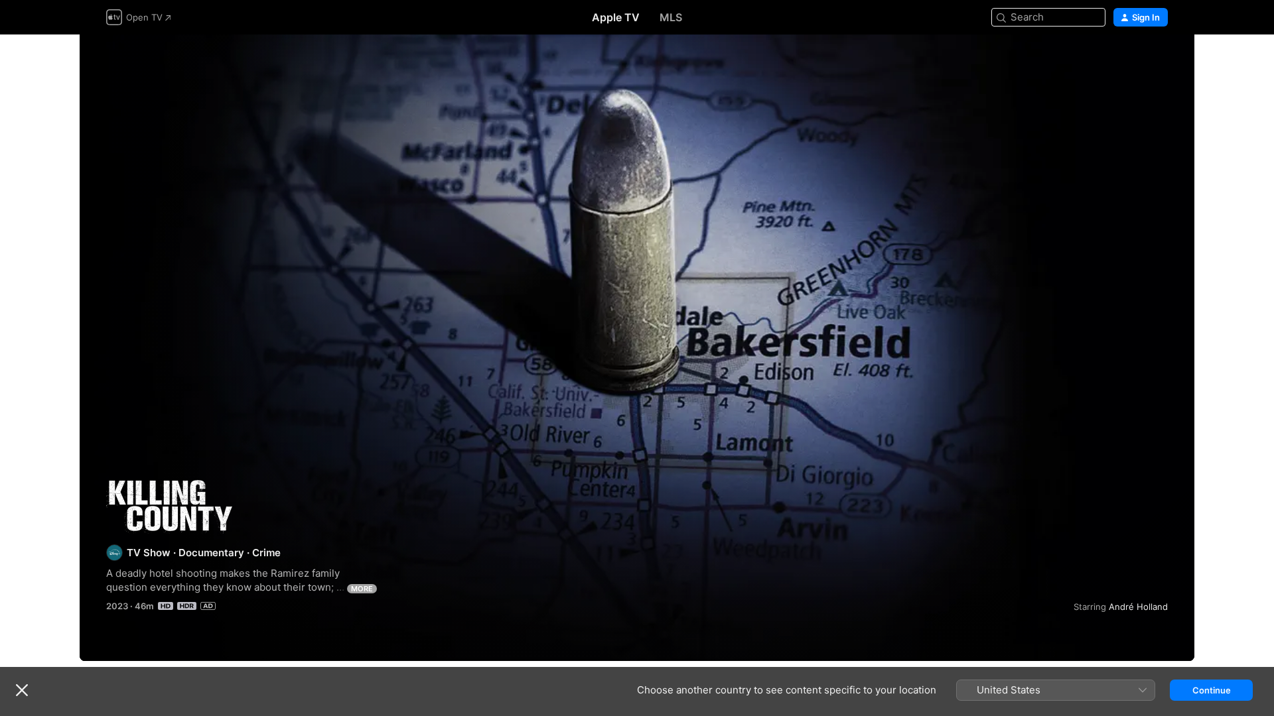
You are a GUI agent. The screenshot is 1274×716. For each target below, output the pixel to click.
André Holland (1138, 606)
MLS (671, 17)
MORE (362, 588)
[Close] (22, 690)
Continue (1211, 690)
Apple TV (616, 17)
